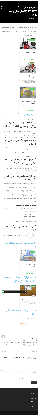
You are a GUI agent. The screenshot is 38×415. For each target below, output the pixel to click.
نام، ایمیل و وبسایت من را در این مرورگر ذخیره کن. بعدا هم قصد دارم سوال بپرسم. (22, 379)
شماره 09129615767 (10, 31)
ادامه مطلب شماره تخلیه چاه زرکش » (30, 306)
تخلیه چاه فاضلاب (33, 218)
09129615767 (9, 194)
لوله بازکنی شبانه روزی (31, 18)
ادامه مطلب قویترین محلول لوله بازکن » (30, 273)
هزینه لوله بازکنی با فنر (30, 52)
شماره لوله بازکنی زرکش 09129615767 (25, 198)
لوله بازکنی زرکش (24, 318)
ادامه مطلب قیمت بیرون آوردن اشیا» (30, 110)
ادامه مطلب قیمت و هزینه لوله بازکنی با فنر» (29, 59)
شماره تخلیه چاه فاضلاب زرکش (28, 299)
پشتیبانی (34, 338)
